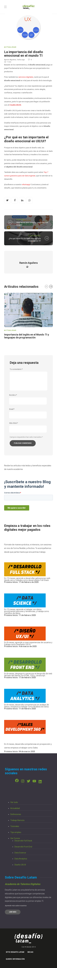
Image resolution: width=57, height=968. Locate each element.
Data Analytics (21, 859)
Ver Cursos (15, 838)
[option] (28, 316)
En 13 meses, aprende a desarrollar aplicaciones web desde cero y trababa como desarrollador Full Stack (27, 580)
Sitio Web (13, 423)
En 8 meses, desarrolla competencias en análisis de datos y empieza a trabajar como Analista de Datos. (26, 707)
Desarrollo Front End (23, 847)
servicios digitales (25, 77)
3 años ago (21, 60)
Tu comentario (16, 369)
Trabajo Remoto (17, 820)
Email (11, 409)
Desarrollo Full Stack (23, 841)
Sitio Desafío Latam (15, 952)
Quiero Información (15, 959)
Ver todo (14, 802)
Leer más (12, 912)
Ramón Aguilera (10, 60)
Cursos (20, 220)
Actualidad (10, 47)
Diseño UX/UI (20, 865)
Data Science (20, 853)
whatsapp (26, 184)
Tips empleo (15, 832)
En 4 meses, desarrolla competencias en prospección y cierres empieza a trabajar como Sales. (28, 748)
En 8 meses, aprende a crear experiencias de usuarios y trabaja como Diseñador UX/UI (28, 644)
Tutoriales (14, 826)
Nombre (13, 395)
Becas (30, 952)
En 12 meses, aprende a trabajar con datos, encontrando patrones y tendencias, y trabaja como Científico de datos (26, 612)
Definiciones (15, 814)
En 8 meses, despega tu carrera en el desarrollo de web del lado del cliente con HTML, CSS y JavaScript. (28, 674)
